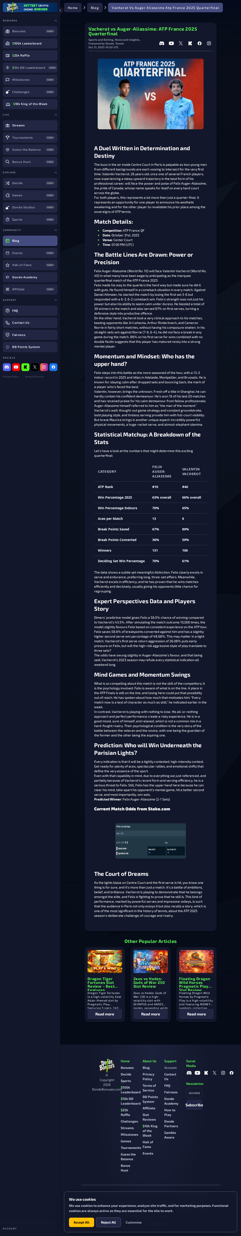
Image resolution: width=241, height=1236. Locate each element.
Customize (134, 1222)
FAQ (167, 1085)
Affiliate (149, 1108)
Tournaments (131, 1148)
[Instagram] (44, 367)
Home (73, 8)
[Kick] (25, 367)
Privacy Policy (11, 376)
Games (126, 1141)
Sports (126, 1081)
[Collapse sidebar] (60, 10)
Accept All (81, 1222)
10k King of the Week (150, 1130)
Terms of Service (34, 376)
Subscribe (194, 1105)
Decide (126, 1074)
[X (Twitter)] (35, 367)
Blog (95, 8)
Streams (127, 1128)
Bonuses (127, 1068)
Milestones (129, 1134)
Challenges (129, 1121)
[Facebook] (53, 367)
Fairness (170, 1092)
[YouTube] (16, 367)
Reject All (108, 1222)
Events (148, 1153)
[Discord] (7, 367)
